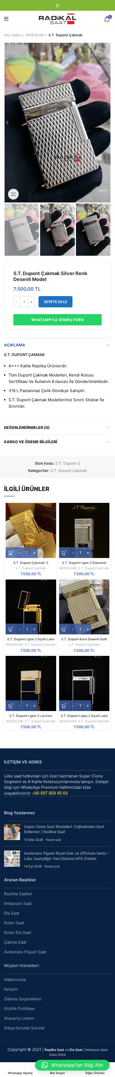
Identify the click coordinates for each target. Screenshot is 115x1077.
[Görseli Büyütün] (13, 194)
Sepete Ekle (55, 302)
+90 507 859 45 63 (50, 793)
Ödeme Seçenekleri (22, 998)
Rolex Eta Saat (17, 932)
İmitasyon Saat (18, 903)
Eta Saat (11, 913)
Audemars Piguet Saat (25, 951)
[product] (31, 530)
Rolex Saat (14, 922)
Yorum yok (53, 840)
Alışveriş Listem (19, 1018)
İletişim (11, 989)
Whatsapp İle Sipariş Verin (57, 320)
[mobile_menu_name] (6, 18)
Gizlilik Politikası (19, 1008)
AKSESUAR (34, 35)
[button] (72, 1065)
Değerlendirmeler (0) (27, 427)
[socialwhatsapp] (57, 5)
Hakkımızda (15, 979)
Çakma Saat (15, 942)
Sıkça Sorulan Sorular (24, 1027)
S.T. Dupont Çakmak (65, 35)
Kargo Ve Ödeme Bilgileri (30, 441)
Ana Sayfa (12, 35)
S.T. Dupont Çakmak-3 (30, 563)
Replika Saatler (18, 893)
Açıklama (14, 345)
